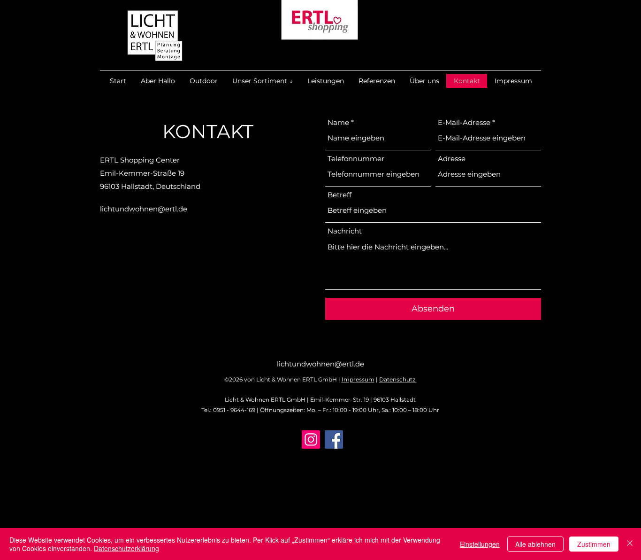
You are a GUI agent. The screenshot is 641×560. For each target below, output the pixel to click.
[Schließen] (629, 544)
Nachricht (345, 230)
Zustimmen (593, 544)
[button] (262, 81)
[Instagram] (311, 439)
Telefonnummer (356, 158)
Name (338, 122)
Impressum (358, 379)
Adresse (451, 158)
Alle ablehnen (535, 544)
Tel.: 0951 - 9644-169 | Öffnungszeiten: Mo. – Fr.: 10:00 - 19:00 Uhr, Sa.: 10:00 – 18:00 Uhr (320, 409)
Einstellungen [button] (480, 544)
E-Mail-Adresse (464, 122)
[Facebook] (334, 439)
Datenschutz (398, 379)
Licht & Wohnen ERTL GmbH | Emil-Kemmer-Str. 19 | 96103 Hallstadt (320, 399)
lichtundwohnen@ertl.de (143, 208)
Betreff (339, 194)
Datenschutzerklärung (126, 548)
